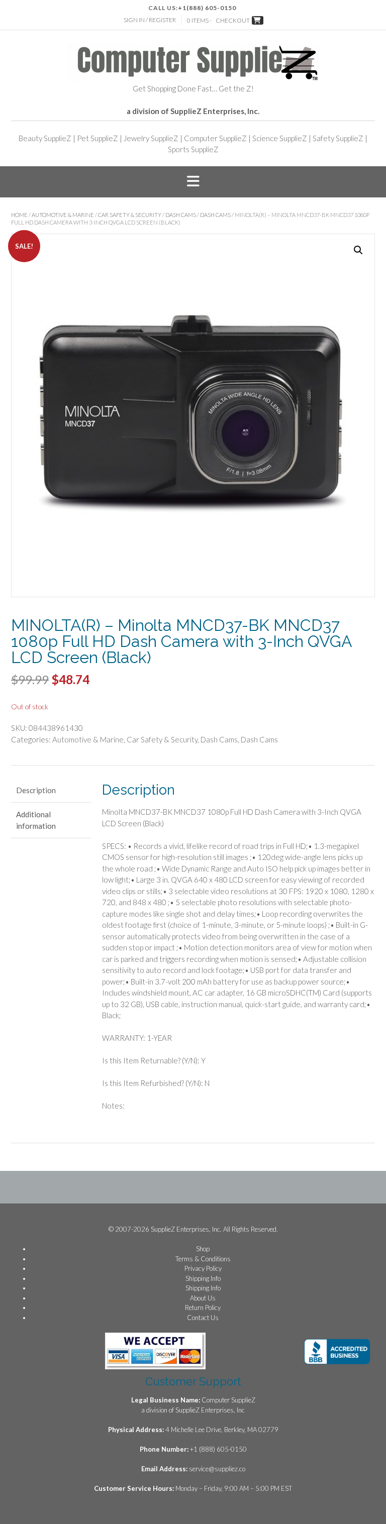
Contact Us (203, 1318)
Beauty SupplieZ (45, 138)
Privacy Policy (203, 1268)
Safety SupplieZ (338, 138)
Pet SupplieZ (97, 138)
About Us (203, 1298)
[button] (193, 181)
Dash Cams (180, 214)
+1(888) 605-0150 (207, 8)
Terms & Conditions (203, 1259)
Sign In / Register (150, 20)
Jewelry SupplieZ (151, 138)
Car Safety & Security (129, 214)
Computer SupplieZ (215, 138)
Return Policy (203, 1307)
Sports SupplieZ (193, 149)
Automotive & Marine (63, 214)
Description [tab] (36, 790)
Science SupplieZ (279, 138)
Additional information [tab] (36, 820)
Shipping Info (203, 1278)
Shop (203, 1249)
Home (19, 214)
